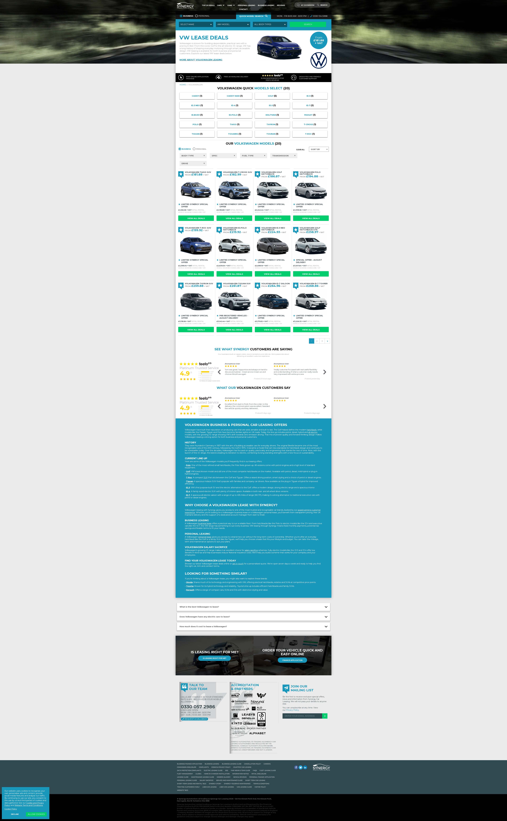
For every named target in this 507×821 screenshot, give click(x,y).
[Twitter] (301, 767)
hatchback (311, 430)
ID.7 (310, 105)
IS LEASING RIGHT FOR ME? (214, 658)
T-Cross (310, 124)
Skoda (189, 582)
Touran (272, 134)
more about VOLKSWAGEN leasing (201, 60)
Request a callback (195, 719)
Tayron (272, 124)
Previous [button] (217, 372)
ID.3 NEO (197, 105)
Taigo (235, 124)
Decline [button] (15, 814)
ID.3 (310, 96)
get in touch (238, 564)
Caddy (197, 96)
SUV (206, 477)
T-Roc (310, 134)
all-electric (313, 432)
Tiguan (197, 134)
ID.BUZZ (197, 115)
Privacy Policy (292, 710)
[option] (248, 371)
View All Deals (196, 218)
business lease (205, 523)
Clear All (300, 149)
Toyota (189, 586)
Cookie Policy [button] (10, 809)
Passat (310, 115)
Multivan (272, 115)
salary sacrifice (251, 550)
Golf (272, 96)
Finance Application (292, 660)
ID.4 (234, 105)
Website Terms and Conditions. (29, 805)
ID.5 (272, 105)
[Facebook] (296, 767)
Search (323, 5)
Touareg (234, 134)
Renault (190, 590)
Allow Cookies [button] (36, 814)
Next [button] (323, 372)
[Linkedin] (305, 767)
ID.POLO (235, 115)
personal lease (204, 537)
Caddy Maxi (235, 96)
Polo (197, 124)
